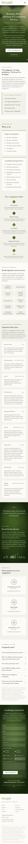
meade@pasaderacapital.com (14, 611)
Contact (17, 811)
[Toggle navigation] (25, 3)
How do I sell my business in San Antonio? (12, 652)
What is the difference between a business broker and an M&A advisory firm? (12, 658)
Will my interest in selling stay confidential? (9, 675)
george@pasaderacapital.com (14, 591)
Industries (4, 807)
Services (17, 805)
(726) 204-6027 (21, 782)
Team (3, 809)
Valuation (4, 811)
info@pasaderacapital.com (9, 782)
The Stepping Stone (19, 809)
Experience (17, 807)
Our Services (14, 54)
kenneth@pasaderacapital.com (14, 631)
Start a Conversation (14, 50)
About (3, 805)
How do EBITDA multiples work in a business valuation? (11, 669)
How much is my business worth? (10, 663)
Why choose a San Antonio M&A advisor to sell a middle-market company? (12, 682)
